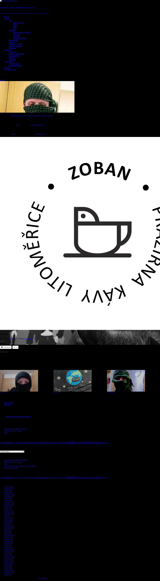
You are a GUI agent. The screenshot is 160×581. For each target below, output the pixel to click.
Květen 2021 (8, 539)
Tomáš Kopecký (14, 56)
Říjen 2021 (8, 530)
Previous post (9, 402)
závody (105, 443)
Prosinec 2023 (9, 502)
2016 (15, 24)
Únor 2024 (8, 498)
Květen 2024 (8, 496)
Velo (10, 20)
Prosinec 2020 (9, 549)
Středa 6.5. (57, 392)
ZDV (19, 125)
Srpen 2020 (8, 555)
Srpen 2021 (8, 533)
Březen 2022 (8, 522)
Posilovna (16, 36)
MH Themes (42, 578)
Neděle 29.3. (111, 392)
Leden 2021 (8, 547)
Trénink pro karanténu (33, 116)
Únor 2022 (8, 524)
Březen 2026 (8, 489)
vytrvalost (80, 442)
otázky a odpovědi (22, 443)
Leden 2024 (8, 500)
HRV (14, 443)
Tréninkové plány (10, 69)
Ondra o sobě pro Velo (16, 54)
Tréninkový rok (18, 22)
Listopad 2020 (9, 551)
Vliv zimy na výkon (11, 468)
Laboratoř (16, 34)
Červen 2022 (8, 518)
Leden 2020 (8, 569)
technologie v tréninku (57, 443)
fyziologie (7, 442)
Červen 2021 (8, 537)
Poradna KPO (13, 40)
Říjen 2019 (8, 574)
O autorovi (8, 50)
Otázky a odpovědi (15, 46)
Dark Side (12, 58)
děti (1, 443)
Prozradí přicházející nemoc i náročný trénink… (20, 466)
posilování (32, 443)
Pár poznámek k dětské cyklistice (15, 429)
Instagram (12, 60)
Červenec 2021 (9, 535)
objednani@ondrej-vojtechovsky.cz (18, 417)
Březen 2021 (8, 543)
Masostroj (12, 30)
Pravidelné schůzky (15, 65)
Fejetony (12, 42)
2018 (15, 28)
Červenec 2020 (9, 557)
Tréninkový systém (15, 44)
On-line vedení (14, 63)
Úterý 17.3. (3, 392)
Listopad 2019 (9, 573)
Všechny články (47, 116)
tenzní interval (40, 134)
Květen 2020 (8, 561)
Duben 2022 (8, 520)
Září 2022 (7, 516)
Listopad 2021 (9, 528)
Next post (7, 404)
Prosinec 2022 (9, 512)
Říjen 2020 (8, 553)
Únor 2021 (8, 545)
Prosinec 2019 (9, 571)
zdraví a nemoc (94, 442)
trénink (2, 80)
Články (6, 19)
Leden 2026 (8, 492)
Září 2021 (7, 531)
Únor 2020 (8, 567)
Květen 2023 (8, 504)
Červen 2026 (8, 487)
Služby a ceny (9, 62)
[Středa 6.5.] (79, 381)
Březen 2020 (8, 565)
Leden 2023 (8, 510)
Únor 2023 (8, 508)
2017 (15, 26)
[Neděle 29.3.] (132, 381)
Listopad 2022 (9, 514)
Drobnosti (12, 48)
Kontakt (7, 67)
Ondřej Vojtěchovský (17, 116)
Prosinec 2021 (9, 526)
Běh (5, 433)
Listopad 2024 (9, 494)
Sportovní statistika (19, 38)
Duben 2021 (8, 541)
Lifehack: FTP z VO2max (13, 431)
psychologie (42, 442)
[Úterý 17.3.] (25, 381)
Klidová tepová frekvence (22, 32)
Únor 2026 (8, 490)
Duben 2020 (8, 563)
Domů (6, 17)
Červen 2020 (8, 559)
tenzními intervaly (37, 125)
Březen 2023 (8, 506)
